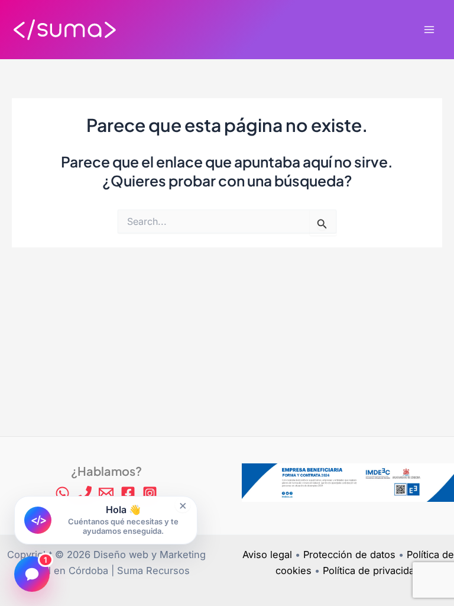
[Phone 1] (84, 493)
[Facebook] (128, 493)
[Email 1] (106, 493)
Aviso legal (267, 554)
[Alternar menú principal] (429, 30)
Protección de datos (349, 554)
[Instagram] (149, 493)
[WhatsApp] (62, 493)
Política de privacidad (371, 570)
